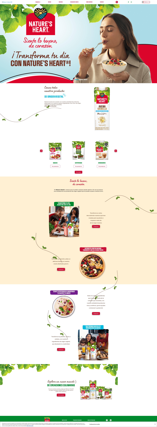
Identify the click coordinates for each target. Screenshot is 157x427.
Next (115, 139)
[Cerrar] (155, 424)
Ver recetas (61, 383)
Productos (37, 2)
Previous (41, 139)
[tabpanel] (78, 38)
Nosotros (61, 2)
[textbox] (145, 2)
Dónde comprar (89, 2)
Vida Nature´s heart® (74, 2)
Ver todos (78, 160)
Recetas (49, 2)
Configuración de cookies (94, 424)
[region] (78, 424)
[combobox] (145, 2)
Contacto (102, 2)
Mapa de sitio (64, 408)
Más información (30, 425)
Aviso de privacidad (91, 408)
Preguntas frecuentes (77, 408)
